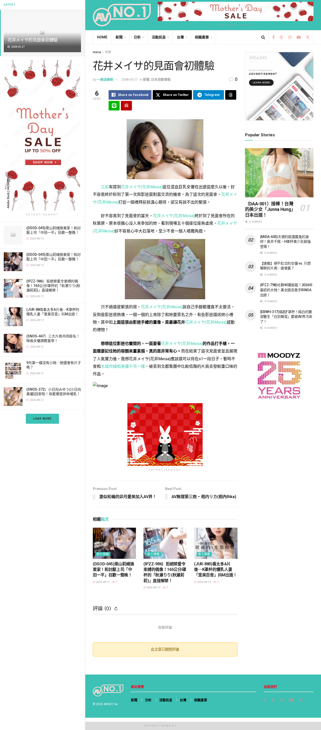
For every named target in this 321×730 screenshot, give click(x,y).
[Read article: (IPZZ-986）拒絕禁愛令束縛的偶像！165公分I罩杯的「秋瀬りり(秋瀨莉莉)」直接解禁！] (165, 543)
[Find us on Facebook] (273, 37)
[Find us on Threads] (281, 37)
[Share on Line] (114, 105)
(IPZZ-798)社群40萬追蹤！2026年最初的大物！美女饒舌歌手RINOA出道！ (286, 290)
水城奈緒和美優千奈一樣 (123, 366)
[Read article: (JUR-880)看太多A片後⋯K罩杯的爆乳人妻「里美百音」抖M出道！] (215, 543)
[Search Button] (263, 37)
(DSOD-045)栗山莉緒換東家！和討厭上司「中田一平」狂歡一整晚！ (113, 570)
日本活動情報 (161, 79)
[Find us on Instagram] (290, 37)
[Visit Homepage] (122, 15)
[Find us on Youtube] (299, 37)
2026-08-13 (102, 582)
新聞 (119, 37)
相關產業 (202, 37)
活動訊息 (159, 37)
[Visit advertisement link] (42, 135)
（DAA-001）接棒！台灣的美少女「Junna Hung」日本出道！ (269, 209)
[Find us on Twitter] (308, 37)
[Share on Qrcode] (126, 105)
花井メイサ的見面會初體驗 (33, 39)
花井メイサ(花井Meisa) (142, 187)
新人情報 (153, 554)
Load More (42, 418)
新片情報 (103, 554)
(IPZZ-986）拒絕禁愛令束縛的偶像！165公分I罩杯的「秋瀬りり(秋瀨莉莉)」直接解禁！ (53, 285)
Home (102, 37)
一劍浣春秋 (105, 79)
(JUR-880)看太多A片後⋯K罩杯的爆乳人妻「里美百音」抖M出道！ (215, 570)
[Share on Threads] (230, 95)
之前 (105, 187)
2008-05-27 (129, 79)
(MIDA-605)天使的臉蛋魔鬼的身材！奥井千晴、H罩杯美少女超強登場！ (285, 242)
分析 (137, 37)
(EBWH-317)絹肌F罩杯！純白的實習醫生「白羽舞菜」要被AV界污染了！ (286, 317)
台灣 (180, 37)
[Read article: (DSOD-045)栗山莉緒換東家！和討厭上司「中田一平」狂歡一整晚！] (114, 543)
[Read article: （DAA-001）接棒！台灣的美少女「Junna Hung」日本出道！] (279, 172)
